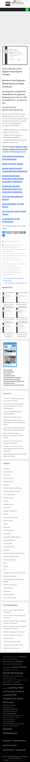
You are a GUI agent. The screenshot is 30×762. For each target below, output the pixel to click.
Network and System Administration (14, 553)
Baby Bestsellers (8, 370)
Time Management (19, 723)
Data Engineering (21, 255)
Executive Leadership (8, 679)
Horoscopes (6, 527)
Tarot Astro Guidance (11, 605)
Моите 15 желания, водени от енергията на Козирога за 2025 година (13, 435)
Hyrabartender (7, 740)
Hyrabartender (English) (19, 740)
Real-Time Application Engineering (11, 268)
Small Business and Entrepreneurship (14, 573)
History (5, 524)
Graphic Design (7, 520)
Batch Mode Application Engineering (11, 249)
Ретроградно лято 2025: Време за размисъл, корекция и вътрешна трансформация (13, 406)
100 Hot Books (7, 373)
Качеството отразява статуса (12, 417)
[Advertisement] (15, 27)
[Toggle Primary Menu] (27, 9)
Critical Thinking (7, 669)
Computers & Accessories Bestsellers (13, 385)
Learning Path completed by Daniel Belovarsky (14, 264)
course (23, 253)
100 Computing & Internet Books (12, 377)
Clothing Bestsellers (9, 383)
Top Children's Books (9, 375)
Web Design (6, 591)
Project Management (9, 560)
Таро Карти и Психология (11, 648)
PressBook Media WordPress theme (18, 760)
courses (4, 255)
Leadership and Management (11, 537)
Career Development (9, 494)
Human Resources (8, 530)
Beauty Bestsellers (8, 372)
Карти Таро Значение (9, 598)
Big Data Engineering (7, 251)
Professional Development (11, 556)
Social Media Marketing (8, 719)
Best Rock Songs (8, 478)
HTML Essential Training (21, 679)
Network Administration (8, 707)
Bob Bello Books (8, 481)
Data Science (7, 241)
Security (5, 566)
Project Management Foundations (11, 715)
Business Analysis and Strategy (12, 488)
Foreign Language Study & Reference (13, 381)
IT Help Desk (7, 533)
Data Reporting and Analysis (9, 257)
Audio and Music (8, 472)
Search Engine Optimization (9, 717)
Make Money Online (9, 546)
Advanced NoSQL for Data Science (13, 245)
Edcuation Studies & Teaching (11, 379)
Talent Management (8, 723)
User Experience (8, 588)
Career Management (9, 661)
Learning (5, 688)
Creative (5, 501)
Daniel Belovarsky (17, 3)
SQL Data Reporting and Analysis (11, 270)
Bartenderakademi (21, 750)
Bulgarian (6, 485)
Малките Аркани (8, 638)
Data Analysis (6, 676)
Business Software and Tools (11, 491)
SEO (4, 569)
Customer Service (8, 504)
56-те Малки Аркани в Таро (11, 641)
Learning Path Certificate (13, 691)
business (22, 656)
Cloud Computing (8, 498)
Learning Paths (11, 226)
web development (13, 725)
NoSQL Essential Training (8, 266)
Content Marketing (7, 667)
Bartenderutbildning (8, 750)
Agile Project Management (8, 656)
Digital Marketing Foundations (9, 678)
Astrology (6, 468)
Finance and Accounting (10, 517)
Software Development (10, 576)
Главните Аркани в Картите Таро (13, 645)
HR (14, 679)
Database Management (10, 511)
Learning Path (5, 261)
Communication (17, 664)
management (6, 705)
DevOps (18, 259)
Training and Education (10, 585)
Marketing (6, 550)
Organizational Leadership (10, 709)
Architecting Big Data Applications (11, 247)
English (18, 1)
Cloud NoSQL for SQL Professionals (11, 253)
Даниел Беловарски (7, 274)
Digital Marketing (18, 676)
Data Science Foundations (9, 259)
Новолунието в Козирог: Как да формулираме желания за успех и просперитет (13, 448)
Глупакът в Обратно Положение (13, 635)
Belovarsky (6, 475)
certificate (19, 661)
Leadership (16, 682)
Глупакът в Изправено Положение (13, 632)
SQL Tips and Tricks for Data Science (11, 272)
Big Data (24, 249)
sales (22, 715)
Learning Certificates (9, 540)
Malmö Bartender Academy (10, 745)
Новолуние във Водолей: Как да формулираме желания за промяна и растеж (14, 422)
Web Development (8, 594)
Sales (4, 563)
